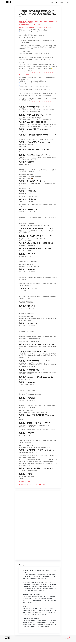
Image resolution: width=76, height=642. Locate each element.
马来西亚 (37, 19)
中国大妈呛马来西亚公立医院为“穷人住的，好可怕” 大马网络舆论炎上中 (39, 571)
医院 (40, 19)
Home (51, 2)
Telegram (61, 2)
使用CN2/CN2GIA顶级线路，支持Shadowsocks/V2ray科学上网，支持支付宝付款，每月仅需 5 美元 (38, 22)
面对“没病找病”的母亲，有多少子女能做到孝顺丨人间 (37, 582)
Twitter (67, 2)
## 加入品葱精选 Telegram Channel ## (29, 24)
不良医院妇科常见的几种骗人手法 (31, 618)
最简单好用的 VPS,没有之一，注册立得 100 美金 (32, 484)
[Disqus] (38, 510)
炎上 (34, 19)
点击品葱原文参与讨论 (24, 481)
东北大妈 (43, 19)
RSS (56, 2)
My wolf (22, 19)
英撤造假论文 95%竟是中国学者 (31, 594)
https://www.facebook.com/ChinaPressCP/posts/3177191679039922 (36, 27)
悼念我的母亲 (26, 606)
